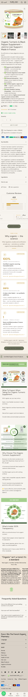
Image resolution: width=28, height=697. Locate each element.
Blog (16, 679)
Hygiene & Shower (6, 664)
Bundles (3, 667)
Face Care (4, 655)
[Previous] (3, 19)
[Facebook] (5, 672)
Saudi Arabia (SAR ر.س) (16, 675)
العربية (5, 2)
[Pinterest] (8, 672)
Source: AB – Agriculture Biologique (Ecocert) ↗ (14, 276)
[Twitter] (2, 672)
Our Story (3, 679)
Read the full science (14, 348)
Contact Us (10, 679)
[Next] (24, 19)
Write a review (14, 226)
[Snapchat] (15, 672)
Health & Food (5, 657)
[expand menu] (2, 2)
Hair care (3, 660)
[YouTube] (19, 672)
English (3, 675)
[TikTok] (22, 672)
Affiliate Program (22, 679)
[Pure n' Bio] (14, 2)
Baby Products (5, 662)
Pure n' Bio (8, 688)
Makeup (3, 653)
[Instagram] (12, 672)
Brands (3, 650)
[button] (25, 2)
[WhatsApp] (4, 693)
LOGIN (2, 681)
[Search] (21, 2)
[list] (14, 19)
